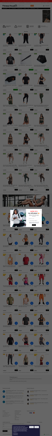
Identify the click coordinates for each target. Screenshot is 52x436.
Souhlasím (36, 427)
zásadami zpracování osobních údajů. (34, 222)
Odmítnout (31, 427)
